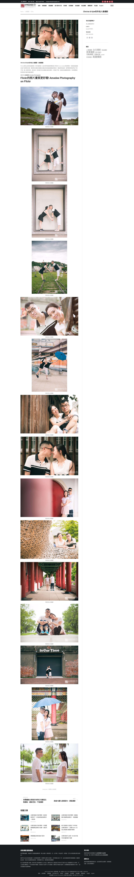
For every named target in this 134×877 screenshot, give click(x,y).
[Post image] (24, 818)
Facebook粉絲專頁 (103, 855)
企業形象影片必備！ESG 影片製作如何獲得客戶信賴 (69, 837)
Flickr (29, 866)
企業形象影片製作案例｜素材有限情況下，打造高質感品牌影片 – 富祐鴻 (39, 817)
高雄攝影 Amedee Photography (33, 75)
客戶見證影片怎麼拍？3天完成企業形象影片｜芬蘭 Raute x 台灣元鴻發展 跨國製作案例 (69, 827)
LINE (37, 1)
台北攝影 (97, 50)
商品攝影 (104, 50)
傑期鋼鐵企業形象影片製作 (38, 836)
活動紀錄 (97, 54)
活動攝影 (89, 54)
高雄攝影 (54, 789)
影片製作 (98, 52)
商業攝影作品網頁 (101, 853)
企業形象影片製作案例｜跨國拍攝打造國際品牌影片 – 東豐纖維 (69, 816)
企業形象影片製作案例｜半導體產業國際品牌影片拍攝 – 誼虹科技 (39, 827)
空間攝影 (89, 57)
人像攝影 (50, 789)
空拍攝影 (102, 54)
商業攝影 (90, 52)
